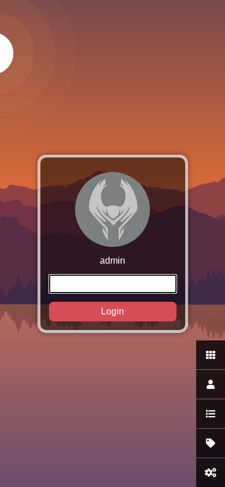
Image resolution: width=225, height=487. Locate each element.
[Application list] (210, 413)
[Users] (210, 384)
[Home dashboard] (210, 354)
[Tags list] (210, 443)
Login (112, 311)
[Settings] (210, 472)
